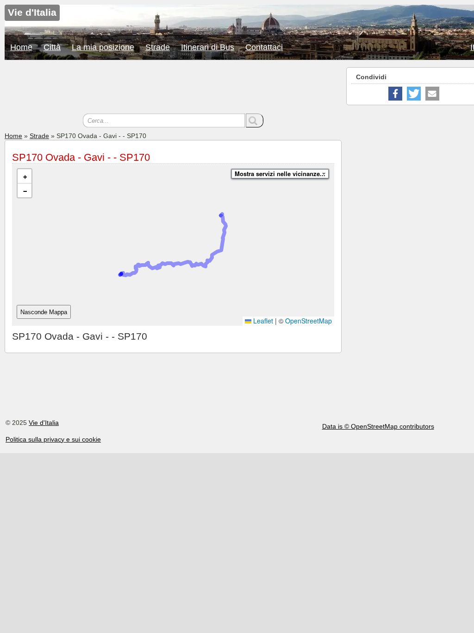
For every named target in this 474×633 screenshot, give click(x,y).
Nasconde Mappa (43, 312)
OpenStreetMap (308, 320)
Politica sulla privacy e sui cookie (53, 439)
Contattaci (264, 47)
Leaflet (262, 320)
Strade (157, 47)
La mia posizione (103, 47)
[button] (24, 176)
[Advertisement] (173, 88)
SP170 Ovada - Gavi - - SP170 (81, 157)
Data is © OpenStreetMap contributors (378, 426)
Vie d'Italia (44, 422)
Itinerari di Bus (207, 47)
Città (52, 47)
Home (21, 47)
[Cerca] (254, 120)
